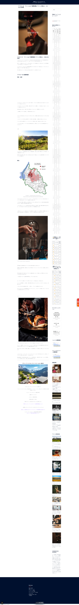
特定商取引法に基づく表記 (32, 594)
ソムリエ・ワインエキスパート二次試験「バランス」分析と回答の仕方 (56, 374)
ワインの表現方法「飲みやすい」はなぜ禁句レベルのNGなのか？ (56, 503)
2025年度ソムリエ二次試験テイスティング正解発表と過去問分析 (56, 422)
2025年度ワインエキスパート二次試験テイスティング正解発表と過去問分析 (56, 412)
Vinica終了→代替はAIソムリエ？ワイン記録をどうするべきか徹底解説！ (56, 384)
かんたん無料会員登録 (39, 602)
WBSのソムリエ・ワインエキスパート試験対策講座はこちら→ (33, 403)
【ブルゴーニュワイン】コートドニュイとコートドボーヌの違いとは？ (56, 483)
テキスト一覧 (31, 593)
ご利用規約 (30, 595)
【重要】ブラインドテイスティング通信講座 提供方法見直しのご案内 (56, 390)
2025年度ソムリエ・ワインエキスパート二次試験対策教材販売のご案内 (56, 425)
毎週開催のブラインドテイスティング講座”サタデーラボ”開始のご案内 (56, 387)
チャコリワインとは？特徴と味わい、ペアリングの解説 (56, 474)
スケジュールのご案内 (32, 591)
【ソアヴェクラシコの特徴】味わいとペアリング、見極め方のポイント (56, 495)
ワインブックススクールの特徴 (33, 592)
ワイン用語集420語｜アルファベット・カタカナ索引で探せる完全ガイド (56, 448)
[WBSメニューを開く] (2, 603)
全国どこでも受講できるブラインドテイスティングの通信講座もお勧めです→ (33, 409)
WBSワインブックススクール (39, 1)
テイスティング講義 (32, 590)
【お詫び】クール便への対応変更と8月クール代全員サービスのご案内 (56, 429)
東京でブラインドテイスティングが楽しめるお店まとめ (56, 400)
